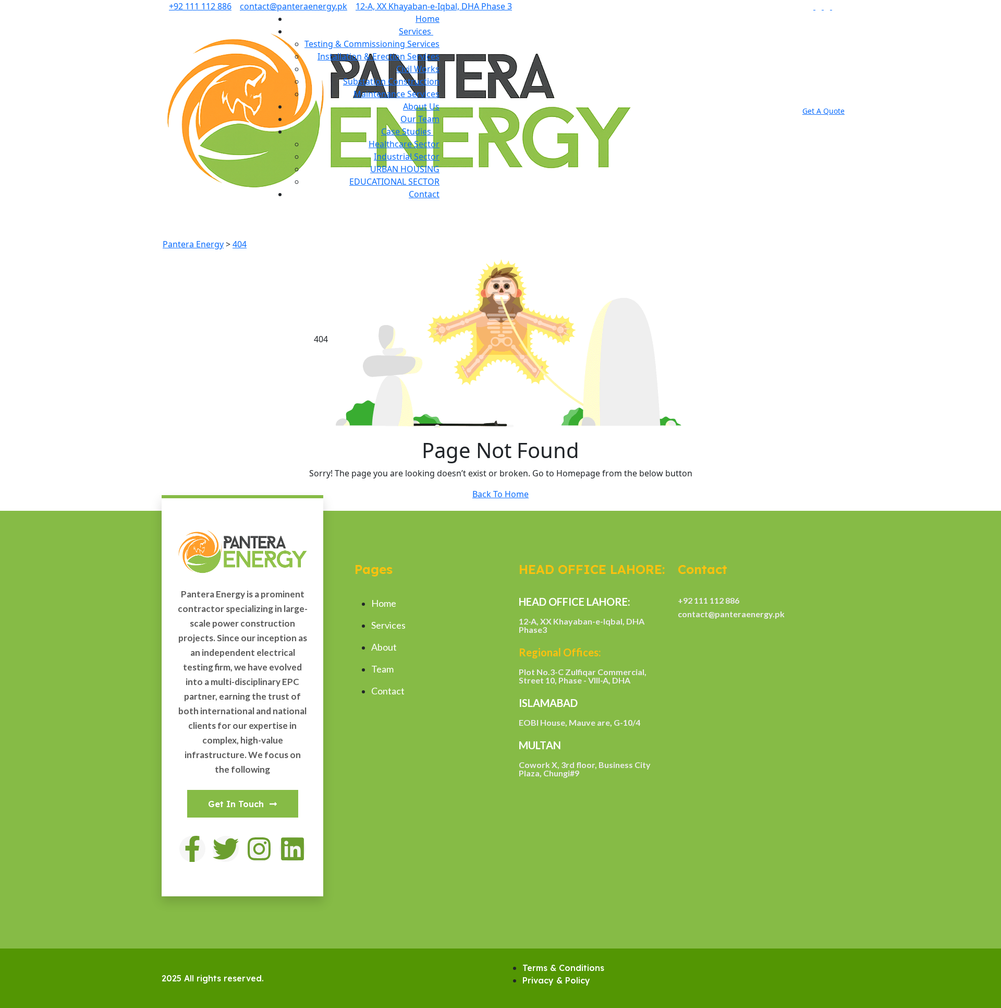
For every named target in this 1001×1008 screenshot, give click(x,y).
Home (428, 19)
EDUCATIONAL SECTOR (394, 181)
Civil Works (418, 69)
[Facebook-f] (192, 849)
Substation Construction (391, 81)
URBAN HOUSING (405, 169)
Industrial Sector (407, 156)
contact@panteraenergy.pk (293, 6)
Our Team (420, 119)
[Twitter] (226, 849)
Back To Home (500, 494)
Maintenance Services (396, 94)
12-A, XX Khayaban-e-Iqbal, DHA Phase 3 (434, 6)
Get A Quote (823, 111)
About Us (421, 106)
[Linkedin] (292, 849)
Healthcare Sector (404, 144)
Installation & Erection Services (379, 56)
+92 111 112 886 (200, 6)
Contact (424, 194)
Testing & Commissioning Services (372, 44)
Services (416, 31)
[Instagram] (259, 849)
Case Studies (407, 131)
